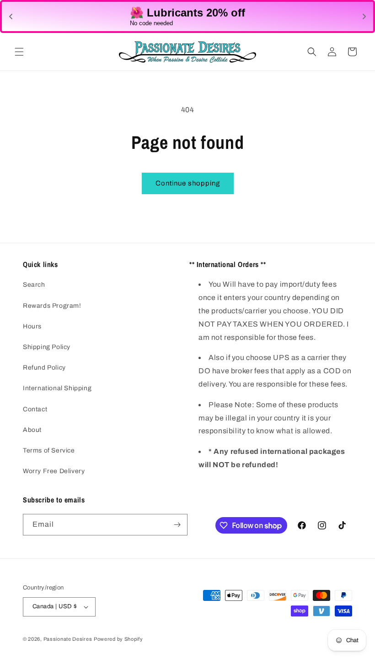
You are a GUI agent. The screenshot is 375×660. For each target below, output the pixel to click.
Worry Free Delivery (54, 471)
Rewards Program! (52, 305)
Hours (32, 326)
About (32, 429)
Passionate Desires (67, 639)
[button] (19, 52)
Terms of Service (49, 450)
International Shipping (57, 388)
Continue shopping (187, 183)
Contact (35, 409)
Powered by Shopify (118, 639)
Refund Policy (44, 367)
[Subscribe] (177, 524)
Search (34, 284)
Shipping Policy (46, 347)
